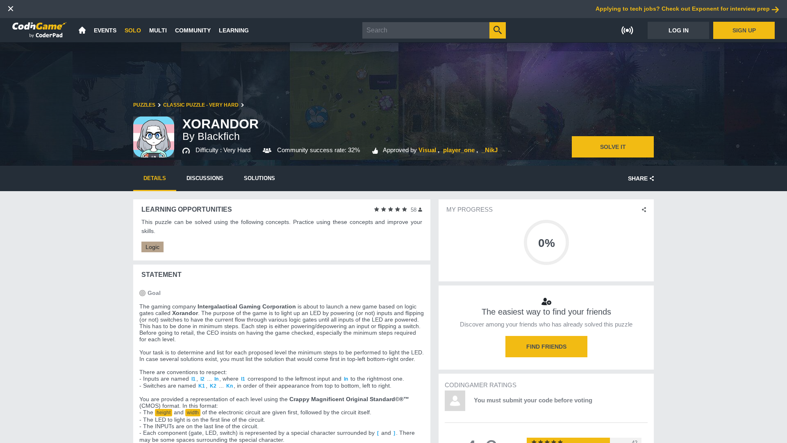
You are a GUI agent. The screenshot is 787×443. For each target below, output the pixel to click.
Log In (679, 30)
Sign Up (744, 30)
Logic (152, 247)
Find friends (546, 346)
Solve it (613, 147)
